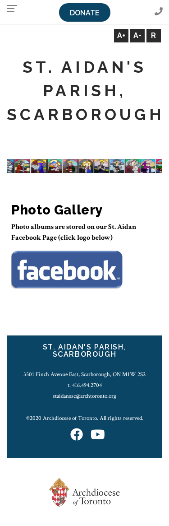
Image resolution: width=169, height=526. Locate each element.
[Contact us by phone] (158, 12)
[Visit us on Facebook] (76, 435)
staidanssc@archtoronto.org (84, 396)
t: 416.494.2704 (85, 385)
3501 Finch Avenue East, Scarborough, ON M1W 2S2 (84, 374)
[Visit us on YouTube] (98, 435)
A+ (121, 35)
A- (137, 35)
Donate (85, 13)
